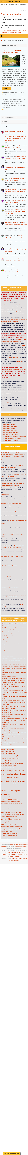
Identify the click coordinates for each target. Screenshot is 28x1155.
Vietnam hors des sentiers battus (15, 101)
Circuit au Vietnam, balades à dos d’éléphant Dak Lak (14, 680)
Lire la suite (5, 88)
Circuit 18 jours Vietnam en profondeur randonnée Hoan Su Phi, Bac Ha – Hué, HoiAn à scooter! (15, 211)
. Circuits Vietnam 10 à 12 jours (9, 426)
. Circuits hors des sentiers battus (10, 434)
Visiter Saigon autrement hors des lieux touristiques (14, 666)
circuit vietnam (4, 786)
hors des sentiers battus (20, 846)
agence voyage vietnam (8, 753)
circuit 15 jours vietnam (6, 760)
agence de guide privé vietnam (7, 749)
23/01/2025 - (22, 92)
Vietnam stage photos (5, 810)
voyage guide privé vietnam (11, 819)
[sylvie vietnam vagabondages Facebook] (22, 11)
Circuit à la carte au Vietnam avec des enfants (12, 648)
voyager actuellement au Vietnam (7, 826)
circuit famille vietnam (7, 768)
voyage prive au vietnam (8, 824)
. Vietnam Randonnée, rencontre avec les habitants (14, 436)
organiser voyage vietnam (9, 799)
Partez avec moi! (4, 4)
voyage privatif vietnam (7, 822)
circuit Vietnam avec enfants (12, 786)
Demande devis (23, 4)
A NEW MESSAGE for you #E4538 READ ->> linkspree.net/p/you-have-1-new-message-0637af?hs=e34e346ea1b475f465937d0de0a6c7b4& (13, 454)
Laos (10, 305)
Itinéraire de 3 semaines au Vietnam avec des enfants (14, 662)
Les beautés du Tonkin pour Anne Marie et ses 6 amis (14, 732)
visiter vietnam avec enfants (8, 814)
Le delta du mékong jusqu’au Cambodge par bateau (14, 678)
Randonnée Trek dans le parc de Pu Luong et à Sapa (14, 664)
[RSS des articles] (26, 11)
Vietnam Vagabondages (12, 14)
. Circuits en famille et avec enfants (10, 432)
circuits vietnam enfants (20, 783)
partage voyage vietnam (5, 801)
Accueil (2, 1)
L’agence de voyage (9, 1)
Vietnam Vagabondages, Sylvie (10, 92)
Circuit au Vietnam (18, 1)
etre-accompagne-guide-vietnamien (11, 792)
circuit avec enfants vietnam (8, 765)
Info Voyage (7, 402)
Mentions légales (5, 854)
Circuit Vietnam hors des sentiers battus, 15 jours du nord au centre (15, 250)
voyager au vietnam (18, 826)
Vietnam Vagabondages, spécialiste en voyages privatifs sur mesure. (16, 224)
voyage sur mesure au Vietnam (12, 105)
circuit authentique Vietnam (13, 97)
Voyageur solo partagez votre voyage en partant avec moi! (15, 167)
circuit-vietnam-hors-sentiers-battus (11, 94)
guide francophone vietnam (14, 796)
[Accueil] (1, 40)
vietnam (14, 808)
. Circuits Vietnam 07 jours (8, 424)
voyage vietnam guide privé (6, 838)
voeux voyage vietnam (20, 814)
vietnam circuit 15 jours (21, 808)
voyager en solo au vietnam (6, 831)
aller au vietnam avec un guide (10, 756)
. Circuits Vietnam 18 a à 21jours (9, 430)
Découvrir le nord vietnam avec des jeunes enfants (13, 700)
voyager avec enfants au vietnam (12, 829)
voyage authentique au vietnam (8, 103)
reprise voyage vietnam (15, 801)
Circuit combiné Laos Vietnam (9, 676)
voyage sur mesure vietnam (9, 835)
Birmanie (21, 305)
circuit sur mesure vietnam (13, 781)
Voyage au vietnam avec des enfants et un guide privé (14, 718)
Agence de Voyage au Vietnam (17, 844)
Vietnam (6, 305)
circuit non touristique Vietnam (15, 99)
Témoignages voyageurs (14, 4)
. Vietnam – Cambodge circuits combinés (11, 438)
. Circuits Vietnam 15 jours (8, 428)
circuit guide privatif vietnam (12, 771)
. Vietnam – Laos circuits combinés (10, 440)
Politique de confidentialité (16, 854)
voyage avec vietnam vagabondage (9, 816)
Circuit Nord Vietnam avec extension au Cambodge (14, 690)
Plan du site (17, 856)
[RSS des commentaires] (24, 11)
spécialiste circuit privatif (6, 808)
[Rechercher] (1, 7)
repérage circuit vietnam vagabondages (11, 803)
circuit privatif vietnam (10, 777)
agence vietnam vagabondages (8, 751)
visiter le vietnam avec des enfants (11, 812)
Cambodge (15, 305)
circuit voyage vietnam (5, 788)
